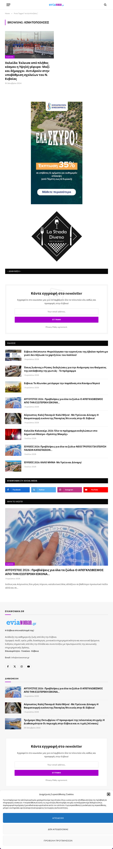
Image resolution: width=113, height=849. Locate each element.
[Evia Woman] (56, 5)
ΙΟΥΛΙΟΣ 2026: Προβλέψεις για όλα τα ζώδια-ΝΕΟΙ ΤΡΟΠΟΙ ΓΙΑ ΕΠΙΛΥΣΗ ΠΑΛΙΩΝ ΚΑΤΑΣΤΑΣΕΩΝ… (65, 448)
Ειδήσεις (9, 57)
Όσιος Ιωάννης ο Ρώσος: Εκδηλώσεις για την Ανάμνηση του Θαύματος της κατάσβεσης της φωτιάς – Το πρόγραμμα (65, 369)
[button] (108, 794)
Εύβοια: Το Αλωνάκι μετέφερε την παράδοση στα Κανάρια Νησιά (62, 383)
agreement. (57, 327)
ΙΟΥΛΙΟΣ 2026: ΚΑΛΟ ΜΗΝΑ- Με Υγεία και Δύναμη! (53, 462)
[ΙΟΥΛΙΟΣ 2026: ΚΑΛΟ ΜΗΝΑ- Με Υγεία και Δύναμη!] (13, 466)
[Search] (105, 4)
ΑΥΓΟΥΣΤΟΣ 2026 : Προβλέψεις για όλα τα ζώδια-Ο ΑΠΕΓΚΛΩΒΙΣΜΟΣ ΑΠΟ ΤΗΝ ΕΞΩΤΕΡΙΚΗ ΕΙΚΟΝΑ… (63, 401)
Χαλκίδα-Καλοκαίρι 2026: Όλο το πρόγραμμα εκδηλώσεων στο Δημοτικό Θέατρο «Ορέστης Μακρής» (60, 432)
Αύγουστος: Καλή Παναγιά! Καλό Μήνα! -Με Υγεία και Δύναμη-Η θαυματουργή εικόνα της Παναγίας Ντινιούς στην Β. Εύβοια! (61, 416)
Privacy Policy (51, 327)
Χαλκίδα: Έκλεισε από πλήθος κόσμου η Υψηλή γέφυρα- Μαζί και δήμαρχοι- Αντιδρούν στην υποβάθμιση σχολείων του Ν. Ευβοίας (27, 70)
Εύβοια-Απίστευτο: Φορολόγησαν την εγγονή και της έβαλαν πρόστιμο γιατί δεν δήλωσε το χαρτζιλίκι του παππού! (66, 353)
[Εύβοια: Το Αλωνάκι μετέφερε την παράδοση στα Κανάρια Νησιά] (13, 386)
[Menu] (8, 4)
